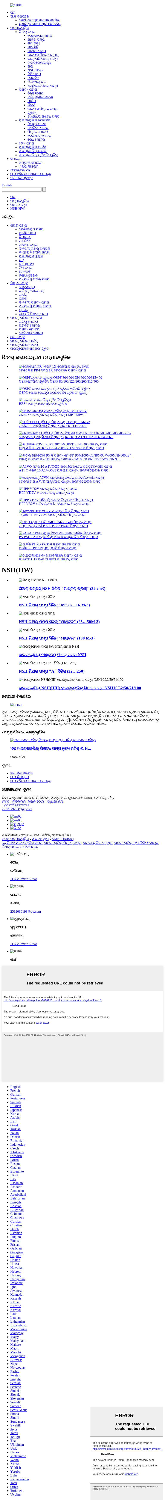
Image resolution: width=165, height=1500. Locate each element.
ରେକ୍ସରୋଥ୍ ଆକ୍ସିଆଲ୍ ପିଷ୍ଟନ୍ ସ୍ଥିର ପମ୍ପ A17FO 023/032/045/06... (66, 437)
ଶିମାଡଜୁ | (34, 43)
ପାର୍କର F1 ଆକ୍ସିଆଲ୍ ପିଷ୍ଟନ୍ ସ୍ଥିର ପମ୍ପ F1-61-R (53, 426)
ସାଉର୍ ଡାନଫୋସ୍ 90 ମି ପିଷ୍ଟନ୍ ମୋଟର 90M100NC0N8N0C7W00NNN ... (70, 459)
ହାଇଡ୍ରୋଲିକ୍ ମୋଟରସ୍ (34, 120)
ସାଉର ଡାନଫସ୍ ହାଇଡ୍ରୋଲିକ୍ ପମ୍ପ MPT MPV (51, 415)
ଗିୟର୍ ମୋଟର (37, 124)
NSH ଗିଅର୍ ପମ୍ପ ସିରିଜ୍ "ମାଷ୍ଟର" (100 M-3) (57, 638)
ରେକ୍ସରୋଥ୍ (36, 93)
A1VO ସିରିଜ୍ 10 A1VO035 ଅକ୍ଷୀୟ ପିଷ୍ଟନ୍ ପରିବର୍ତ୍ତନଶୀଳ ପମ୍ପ (63, 470)
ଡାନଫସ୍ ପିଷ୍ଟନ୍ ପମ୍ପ (43, 109)
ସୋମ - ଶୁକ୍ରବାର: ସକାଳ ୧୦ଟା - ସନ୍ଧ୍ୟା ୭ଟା (32, 801)
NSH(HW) (35, 70)
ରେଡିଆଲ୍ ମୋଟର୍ (40, 135)
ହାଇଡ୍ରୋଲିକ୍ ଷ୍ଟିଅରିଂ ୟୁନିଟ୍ (38, 155)
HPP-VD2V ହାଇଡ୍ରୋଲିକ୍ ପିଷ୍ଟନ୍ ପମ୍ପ (46, 492)
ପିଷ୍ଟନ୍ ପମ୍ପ (28, 89)
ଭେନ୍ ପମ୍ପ (26, 143)
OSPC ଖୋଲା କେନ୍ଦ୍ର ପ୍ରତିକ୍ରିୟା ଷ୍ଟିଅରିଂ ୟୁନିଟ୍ (52, 392)
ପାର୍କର (32, 101)
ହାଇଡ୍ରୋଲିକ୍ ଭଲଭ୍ (33, 151)
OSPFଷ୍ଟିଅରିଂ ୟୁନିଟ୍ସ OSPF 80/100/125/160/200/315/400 (59, 381)
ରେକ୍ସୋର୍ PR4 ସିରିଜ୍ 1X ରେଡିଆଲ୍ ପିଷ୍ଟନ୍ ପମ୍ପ (52, 370)
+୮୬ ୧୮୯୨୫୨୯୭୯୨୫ (15, 805)
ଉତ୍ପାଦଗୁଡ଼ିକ (19, 28)
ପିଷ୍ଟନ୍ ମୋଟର (38, 132)
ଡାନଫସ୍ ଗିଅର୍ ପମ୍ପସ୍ (43, 55)
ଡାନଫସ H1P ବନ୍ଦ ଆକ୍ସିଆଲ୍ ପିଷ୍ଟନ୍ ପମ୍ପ (48, 559)
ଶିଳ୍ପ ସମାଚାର (28, 166)
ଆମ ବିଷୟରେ (19, 16)
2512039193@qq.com (17, 809)
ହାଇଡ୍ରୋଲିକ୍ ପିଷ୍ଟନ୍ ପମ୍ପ (62, 843)
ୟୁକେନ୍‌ (32, 112)
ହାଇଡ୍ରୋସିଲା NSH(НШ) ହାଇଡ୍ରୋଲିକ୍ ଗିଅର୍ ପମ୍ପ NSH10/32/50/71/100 (80, 688)
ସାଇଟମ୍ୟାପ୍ (40, 839)
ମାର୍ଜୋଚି (33, 47)
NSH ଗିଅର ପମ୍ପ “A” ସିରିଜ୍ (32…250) (51, 671)
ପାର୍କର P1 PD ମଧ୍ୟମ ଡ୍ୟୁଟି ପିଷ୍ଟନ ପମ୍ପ (47, 548)
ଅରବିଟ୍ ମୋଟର (38, 128)
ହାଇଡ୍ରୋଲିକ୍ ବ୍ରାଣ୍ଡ (98, 843)
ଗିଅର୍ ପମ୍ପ (27, 32)
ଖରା (30, 66)
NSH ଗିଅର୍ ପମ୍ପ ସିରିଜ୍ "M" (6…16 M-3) (54, 605)
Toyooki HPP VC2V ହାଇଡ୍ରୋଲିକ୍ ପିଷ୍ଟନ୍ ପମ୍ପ (52, 515)
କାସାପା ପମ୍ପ (37, 51)
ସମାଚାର (15, 159)
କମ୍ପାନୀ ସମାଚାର (30, 162)
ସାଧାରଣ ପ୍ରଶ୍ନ (21, 178)
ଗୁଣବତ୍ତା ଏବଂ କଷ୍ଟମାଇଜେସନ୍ (40, 24)
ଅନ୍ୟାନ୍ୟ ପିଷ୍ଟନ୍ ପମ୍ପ (44, 116)
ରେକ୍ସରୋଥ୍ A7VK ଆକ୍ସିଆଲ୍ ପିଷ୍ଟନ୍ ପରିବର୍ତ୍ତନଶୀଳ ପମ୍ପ (60, 481)
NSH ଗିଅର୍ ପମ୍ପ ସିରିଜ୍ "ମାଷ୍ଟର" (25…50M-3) (59, 621)
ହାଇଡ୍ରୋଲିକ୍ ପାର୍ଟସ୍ (32, 147)
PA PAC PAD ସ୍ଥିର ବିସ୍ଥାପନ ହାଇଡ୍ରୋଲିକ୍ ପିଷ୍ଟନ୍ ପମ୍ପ (58, 537)
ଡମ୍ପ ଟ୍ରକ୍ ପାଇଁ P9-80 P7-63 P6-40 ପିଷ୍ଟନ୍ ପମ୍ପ (53, 526)
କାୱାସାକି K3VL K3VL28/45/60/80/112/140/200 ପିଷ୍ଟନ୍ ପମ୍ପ (61, 448)
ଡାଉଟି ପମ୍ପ (28, 847)
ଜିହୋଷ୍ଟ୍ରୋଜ (37, 82)
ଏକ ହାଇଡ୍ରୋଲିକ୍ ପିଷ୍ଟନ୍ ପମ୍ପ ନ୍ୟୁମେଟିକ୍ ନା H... (50, 748)
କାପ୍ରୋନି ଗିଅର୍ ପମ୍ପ (43, 58)
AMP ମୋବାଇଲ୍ (63, 839)
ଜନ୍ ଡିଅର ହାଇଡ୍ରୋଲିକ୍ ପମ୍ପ (22, 843)
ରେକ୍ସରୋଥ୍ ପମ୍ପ (40, 35)
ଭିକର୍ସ (31, 105)
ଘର (12, 12)
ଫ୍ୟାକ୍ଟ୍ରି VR (20, 170)
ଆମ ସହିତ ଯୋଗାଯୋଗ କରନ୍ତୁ (30, 174)
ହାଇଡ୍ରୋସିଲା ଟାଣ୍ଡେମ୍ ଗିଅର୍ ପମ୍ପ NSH (52, 655)
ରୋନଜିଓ (33, 78)
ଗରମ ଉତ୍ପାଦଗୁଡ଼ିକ (15, 839)
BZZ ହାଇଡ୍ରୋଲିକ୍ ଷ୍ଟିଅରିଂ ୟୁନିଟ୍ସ (43, 403)
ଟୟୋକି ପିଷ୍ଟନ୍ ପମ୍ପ (33, 314)
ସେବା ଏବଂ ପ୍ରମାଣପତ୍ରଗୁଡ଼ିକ (39, 20)
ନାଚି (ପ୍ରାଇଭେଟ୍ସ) (40, 97)
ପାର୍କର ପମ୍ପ (36, 39)
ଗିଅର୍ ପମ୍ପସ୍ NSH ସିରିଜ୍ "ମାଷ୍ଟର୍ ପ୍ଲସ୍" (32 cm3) (62, 588)
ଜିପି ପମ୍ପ (34, 74)
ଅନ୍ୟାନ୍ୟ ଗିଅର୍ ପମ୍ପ (43, 85)
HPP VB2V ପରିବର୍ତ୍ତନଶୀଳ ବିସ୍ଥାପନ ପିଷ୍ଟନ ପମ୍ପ (54, 503)
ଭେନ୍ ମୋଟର (36, 139)
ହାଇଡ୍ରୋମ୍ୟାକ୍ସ (39, 62)
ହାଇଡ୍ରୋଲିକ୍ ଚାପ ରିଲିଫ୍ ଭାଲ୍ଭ (136, 843)
